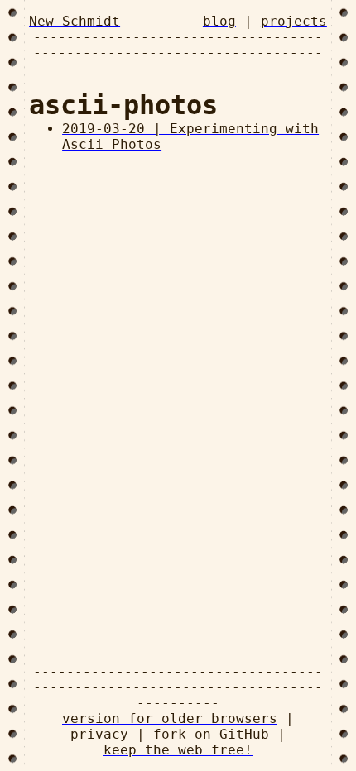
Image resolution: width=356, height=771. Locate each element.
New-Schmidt (74, 21)
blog (219, 21)
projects (294, 21)
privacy (99, 734)
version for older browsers (169, 718)
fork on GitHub (211, 734)
